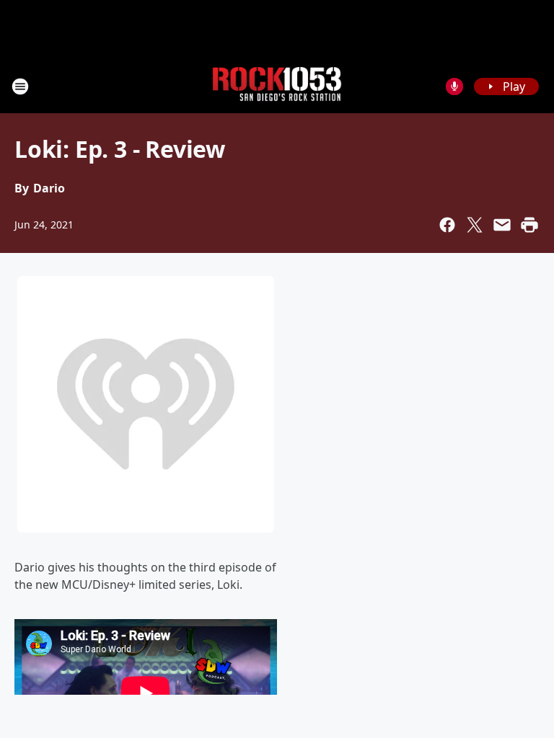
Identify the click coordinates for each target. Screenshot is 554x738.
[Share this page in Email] (502, 225)
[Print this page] (529, 225)
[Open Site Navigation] (20, 86)
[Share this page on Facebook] (447, 225)
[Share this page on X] (475, 225)
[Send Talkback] (454, 86)
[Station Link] (277, 86)
